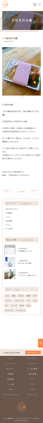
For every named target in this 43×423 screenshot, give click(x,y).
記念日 (22, 305)
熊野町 (28, 296)
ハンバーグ (14, 305)
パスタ (35, 301)
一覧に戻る (21, 191)
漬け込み (21, 296)
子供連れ (9, 213)
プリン (28, 301)
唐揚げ (14, 296)
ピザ (6, 305)
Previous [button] (4, 72)
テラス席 (9, 229)
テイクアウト (9, 310)
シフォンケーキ (19, 301)
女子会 (28, 305)
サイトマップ (32, 395)
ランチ (35, 296)
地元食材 (9, 221)
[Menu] (39, 4)
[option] (21, 71)
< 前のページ (8, 191)
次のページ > (35, 191)
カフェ (8, 225)
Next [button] (38, 72)
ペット (8, 217)
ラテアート (8, 301)
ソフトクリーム (20, 310)
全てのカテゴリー (12, 209)
